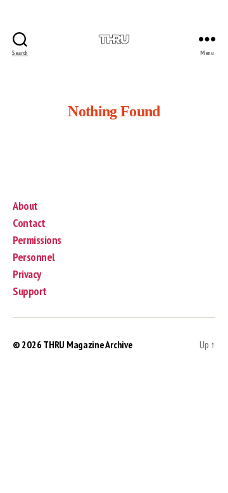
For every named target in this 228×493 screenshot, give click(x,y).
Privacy (27, 274)
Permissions (37, 240)
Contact (29, 223)
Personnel (34, 257)
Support (30, 291)
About (25, 205)
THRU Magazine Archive (87, 344)
